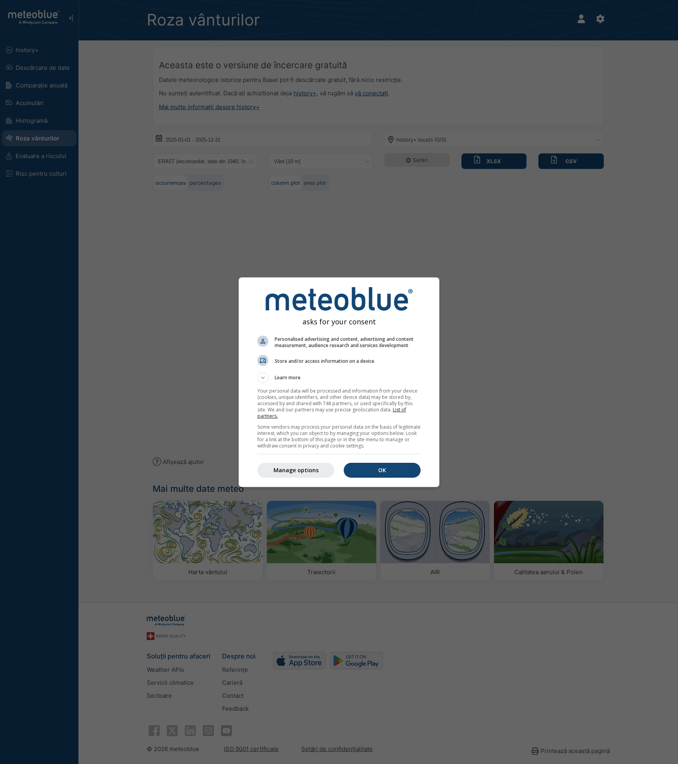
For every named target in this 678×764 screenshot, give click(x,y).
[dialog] (339, 382)
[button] (339, 377)
